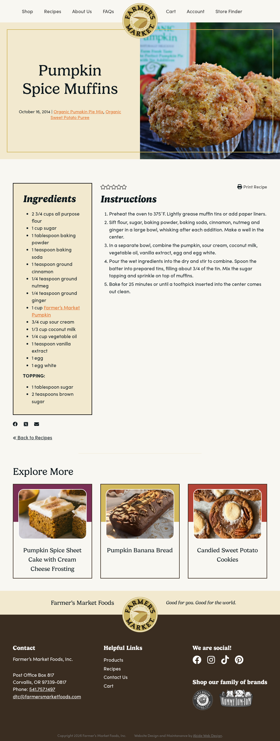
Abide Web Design (207, 735)
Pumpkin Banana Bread (140, 550)
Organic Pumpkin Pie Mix (78, 111)
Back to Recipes (34, 437)
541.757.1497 (42, 689)
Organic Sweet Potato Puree (86, 114)
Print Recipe (255, 187)
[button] (103, 186)
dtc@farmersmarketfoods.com (47, 696)
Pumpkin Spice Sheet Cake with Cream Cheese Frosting (52, 559)
